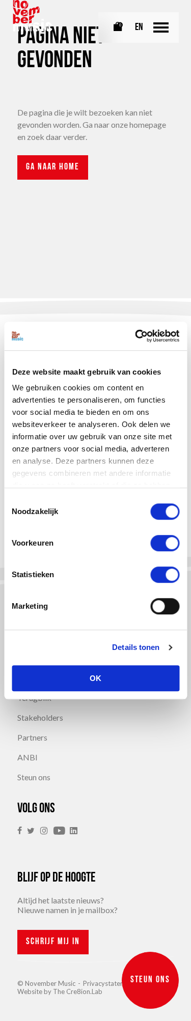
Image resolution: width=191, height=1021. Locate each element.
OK (95, 678)
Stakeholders (40, 717)
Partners (32, 737)
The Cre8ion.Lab (77, 991)
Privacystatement (109, 983)
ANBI (27, 757)
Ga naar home (52, 167)
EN (139, 27)
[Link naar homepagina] (32, 16)
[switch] (164, 543)
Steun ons (33, 777)
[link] (22, 831)
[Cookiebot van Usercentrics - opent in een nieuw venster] (136, 336)
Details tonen (135, 647)
